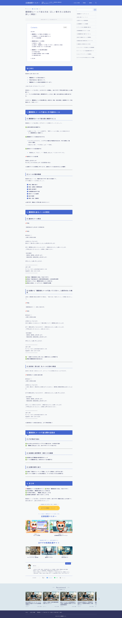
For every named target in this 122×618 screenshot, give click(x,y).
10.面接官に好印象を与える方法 (83, 44)
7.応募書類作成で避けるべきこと (84, 34)
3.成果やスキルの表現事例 (82, 20)
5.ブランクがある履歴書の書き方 (84, 27)
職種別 (90, 2)
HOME (27, 612)
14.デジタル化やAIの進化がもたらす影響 (85, 57)
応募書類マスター (33, 3)
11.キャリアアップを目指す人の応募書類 (85, 47)
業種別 (84, 2)
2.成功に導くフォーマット (82, 17)
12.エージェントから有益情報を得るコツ (85, 50)
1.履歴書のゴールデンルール (83, 13)
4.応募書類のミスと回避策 (82, 23)
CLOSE (65, 27)
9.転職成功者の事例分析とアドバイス (85, 40)
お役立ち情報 (77, 2)
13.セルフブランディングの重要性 (84, 54)
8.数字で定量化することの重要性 (84, 37)
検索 (95, 9)
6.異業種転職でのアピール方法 (83, 30)
